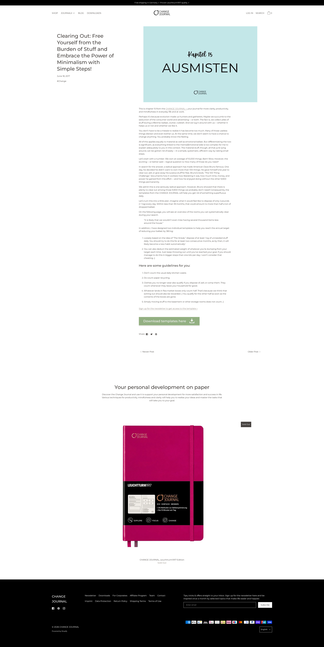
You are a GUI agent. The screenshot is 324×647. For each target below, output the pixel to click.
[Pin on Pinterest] (156, 334)
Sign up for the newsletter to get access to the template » (168, 308)
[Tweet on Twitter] (151, 334)
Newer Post (148, 352)
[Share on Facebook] (147, 334)
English (264, 629)
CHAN (169, 109)
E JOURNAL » (180, 109)
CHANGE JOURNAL (69, 627)
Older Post (253, 352)
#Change (61, 81)
